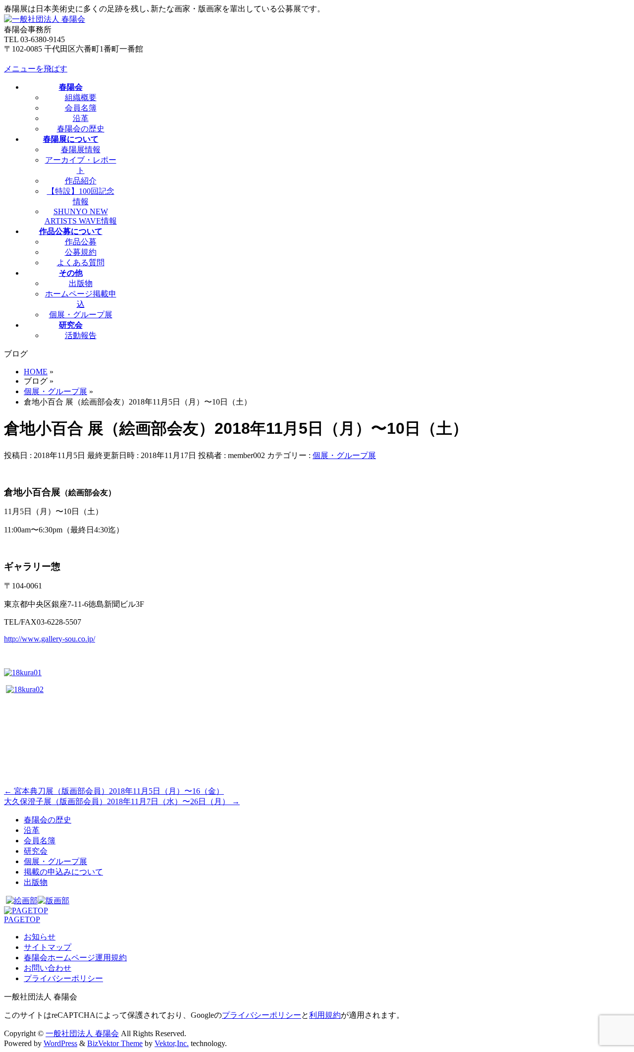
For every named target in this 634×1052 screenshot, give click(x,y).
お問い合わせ (47, 968)
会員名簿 (81, 108)
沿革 (81, 118)
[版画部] (53, 900)
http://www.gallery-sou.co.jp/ (49, 639)
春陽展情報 (81, 149)
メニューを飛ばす (35, 68)
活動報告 (81, 335)
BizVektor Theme (115, 1043)
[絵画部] (22, 900)
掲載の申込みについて (63, 872)
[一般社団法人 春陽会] (44, 19)
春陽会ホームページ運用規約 (75, 957)
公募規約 (81, 252)
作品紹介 (81, 180)
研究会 (36, 851)
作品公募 (81, 241)
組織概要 (81, 97)
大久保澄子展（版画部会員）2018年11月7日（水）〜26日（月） (122, 801)
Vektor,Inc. (172, 1043)
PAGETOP (22, 919)
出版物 (81, 283)
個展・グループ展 (80, 314)
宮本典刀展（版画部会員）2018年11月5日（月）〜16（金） (114, 791)
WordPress (60, 1043)
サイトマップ (47, 947)
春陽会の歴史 (81, 128)
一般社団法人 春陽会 (82, 1033)
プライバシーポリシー (63, 978)
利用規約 (325, 1015)
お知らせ (39, 937)
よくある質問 (81, 262)
